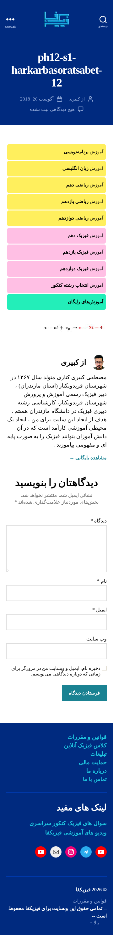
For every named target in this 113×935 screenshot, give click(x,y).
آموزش (83, 151)
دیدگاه (98, 520)
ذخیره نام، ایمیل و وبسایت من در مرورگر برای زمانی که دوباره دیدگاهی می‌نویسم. (55, 671)
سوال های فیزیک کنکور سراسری (68, 823)
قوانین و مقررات (87, 737)
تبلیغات (98, 754)
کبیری (74, 98)
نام (102, 581)
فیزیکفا (83, 889)
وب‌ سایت (96, 638)
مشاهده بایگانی (88, 457)
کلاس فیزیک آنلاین (85, 745)
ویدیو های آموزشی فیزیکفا (76, 832)
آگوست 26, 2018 (37, 98)
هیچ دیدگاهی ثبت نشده (52, 109)
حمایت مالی (93, 762)
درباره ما (96, 771)
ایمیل (99, 609)
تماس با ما (95, 779)
